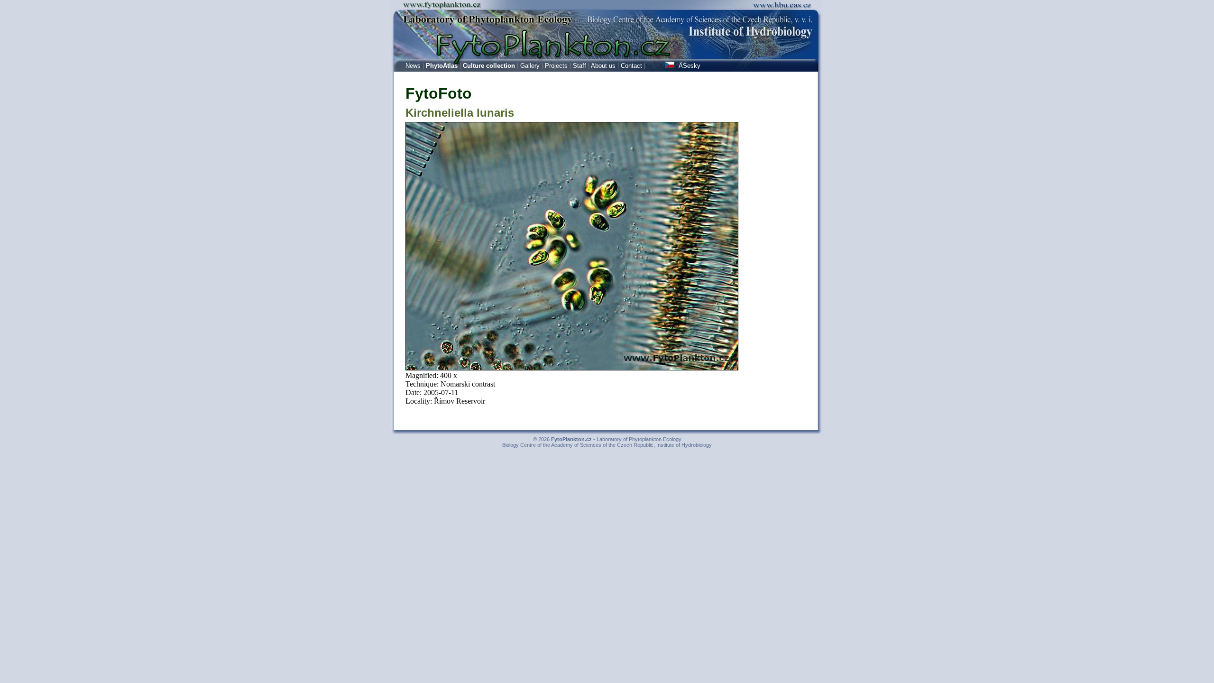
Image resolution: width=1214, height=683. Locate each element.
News (413, 65)
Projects (556, 65)
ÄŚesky (688, 65)
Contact (631, 65)
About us (603, 65)
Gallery (530, 65)
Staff (579, 65)
